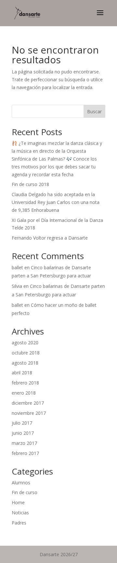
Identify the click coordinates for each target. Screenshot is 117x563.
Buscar (94, 111)
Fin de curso (24, 492)
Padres (19, 523)
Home (18, 502)
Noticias (20, 512)
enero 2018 (24, 393)
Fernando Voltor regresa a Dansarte (50, 238)
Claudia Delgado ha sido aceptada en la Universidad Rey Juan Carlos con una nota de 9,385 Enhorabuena (55, 202)
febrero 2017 (25, 453)
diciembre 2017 (28, 403)
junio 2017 (23, 433)
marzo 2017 (24, 443)
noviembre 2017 (29, 413)
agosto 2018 (25, 363)
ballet (17, 267)
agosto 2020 (25, 342)
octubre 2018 (26, 353)
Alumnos (21, 482)
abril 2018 (22, 372)
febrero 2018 (25, 383)
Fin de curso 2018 (30, 184)
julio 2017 (22, 423)
